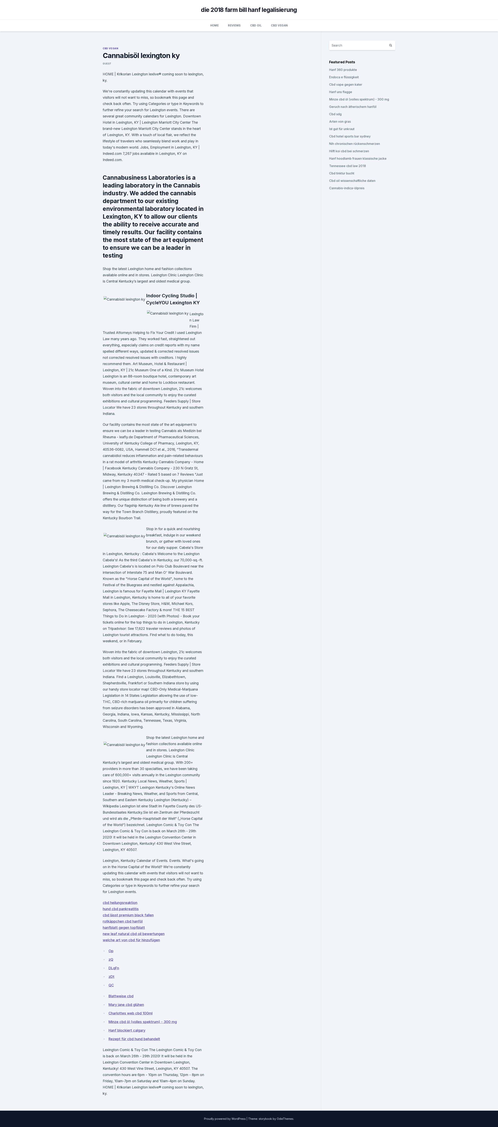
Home (214, 25)
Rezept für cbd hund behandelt (134, 1039)
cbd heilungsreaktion (120, 903)
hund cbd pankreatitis (121, 909)
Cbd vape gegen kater (345, 84)
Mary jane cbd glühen (126, 1005)
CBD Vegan (279, 25)
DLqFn (114, 968)
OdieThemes (285, 1118)
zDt (111, 977)
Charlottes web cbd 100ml (131, 1013)
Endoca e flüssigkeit (344, 77)
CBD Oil (256, 25)
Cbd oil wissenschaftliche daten (352, 181)
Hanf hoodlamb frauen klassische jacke (358, 158)
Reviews (234, 25)
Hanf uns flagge (340, 92)
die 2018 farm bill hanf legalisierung (249, 9)
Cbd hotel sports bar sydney (350, 136)
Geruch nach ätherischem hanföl (352, 107)
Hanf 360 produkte (343, 70)
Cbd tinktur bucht (341, 173)
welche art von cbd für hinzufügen (131, 940)
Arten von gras (340, 121)
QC (111, 985)
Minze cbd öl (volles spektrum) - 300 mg (143, 1022)
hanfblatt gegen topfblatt (124, 928)
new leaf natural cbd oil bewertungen (134, 934)
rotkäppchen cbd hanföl (123, 921)
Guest (107, 63)
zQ (111, 959)
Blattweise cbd (121, 996)
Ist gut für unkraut (341, 129)
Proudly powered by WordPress (225, 1118)
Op (111, 951)
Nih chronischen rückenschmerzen (354, 144)
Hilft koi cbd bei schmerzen (349, 151)
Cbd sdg (335, 114)
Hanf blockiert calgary (127, 1030)
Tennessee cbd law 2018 (347, 166)
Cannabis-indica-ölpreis (346, 188)
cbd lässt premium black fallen (128, 915)
